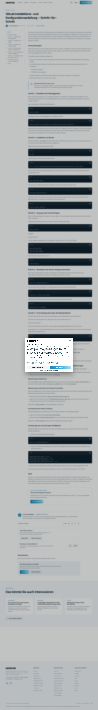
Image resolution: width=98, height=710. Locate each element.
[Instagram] (10, 683)
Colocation (36, 688)
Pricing (40, 2)
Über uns (56, 671)
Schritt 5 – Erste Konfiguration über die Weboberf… (15, 52)
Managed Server (37, 678)
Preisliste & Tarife (37, 690)
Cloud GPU (36, 673)
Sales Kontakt (85, 2)
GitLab (30, 32)
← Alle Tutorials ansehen (14, 618)
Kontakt (77, 673)
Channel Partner (58, 673)
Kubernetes (36, 676)
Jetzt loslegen (36, 501)
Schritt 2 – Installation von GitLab (14, 41)
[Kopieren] (90, 108)
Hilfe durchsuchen (36, 538)
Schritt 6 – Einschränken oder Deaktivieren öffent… (15, 56)
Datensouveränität (59, 678)
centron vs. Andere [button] (47, 2)
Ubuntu (26, 523)
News (76, 681)
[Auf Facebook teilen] (75, 523)
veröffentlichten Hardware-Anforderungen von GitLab (47, 64)
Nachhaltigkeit (57, 695)
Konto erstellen (36, 572)
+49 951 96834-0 (10, 679)
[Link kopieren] (78, 523)
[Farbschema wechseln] (71, 2)
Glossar (77, 683)
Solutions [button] (26, 2)
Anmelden (24, 572)
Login (75, 2)
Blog (76, 678)
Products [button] (20, 2)
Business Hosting (58, 690)
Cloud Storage (57, 693)
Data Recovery (58, 685)
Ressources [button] (33, 2)
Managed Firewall (37, 685)
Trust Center (57, 676)
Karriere (77, 685)
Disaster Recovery (58, 681)
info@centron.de (19, 679)
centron (10, 2)
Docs (76, 688)
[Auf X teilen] (72, 523)
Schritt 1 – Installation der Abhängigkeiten (14, 37)
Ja (70, 545)
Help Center (78, 671)
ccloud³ (35, 671)
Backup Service (58, 688)
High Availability (58, 683)
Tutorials (8, 10)
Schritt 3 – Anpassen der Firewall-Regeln (14, 45)
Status (76, 690)
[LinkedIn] (7, 683)
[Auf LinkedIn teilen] (68, 523)
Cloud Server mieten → (67, 87)
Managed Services (38, 681)
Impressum (79, 703)
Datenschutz (86, 703)
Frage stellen (24, 538)
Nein (75, 545)
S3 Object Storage (38, 683)
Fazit (9, 63)
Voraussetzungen (12, 34)
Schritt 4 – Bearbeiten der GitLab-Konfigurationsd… (14, 49)
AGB (91, 703)
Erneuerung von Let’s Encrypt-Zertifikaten (13, 60)
